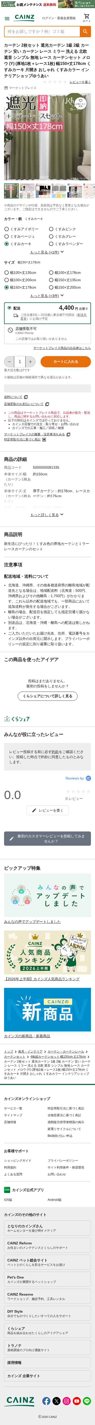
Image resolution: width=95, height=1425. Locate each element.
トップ (8, 1051)
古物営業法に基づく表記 (64, 1115)
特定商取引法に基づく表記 (22, 439)
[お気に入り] (80, 103)
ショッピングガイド (17, 1160)
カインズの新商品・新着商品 (27, 1036)
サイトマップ (13, 1115)
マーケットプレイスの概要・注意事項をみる (34, 434)
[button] (85, 31)
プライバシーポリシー (63, 1160)
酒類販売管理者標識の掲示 (66, 1122)
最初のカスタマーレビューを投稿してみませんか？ (51, 838)
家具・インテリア (30, 1051)
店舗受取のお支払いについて (24, 404)
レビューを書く (80, 82)
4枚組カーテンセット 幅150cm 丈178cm (58, 1056)
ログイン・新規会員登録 (58, 18)
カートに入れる (65, 361)
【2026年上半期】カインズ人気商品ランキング (42, 979)
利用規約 (10, 1167)
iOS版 (8, 1200)
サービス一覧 (13, 1108)
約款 (55, 752)
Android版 (55, 1200)
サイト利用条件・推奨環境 (66, 1167)
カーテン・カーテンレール (66, 1051)
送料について (13, 397)
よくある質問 (13, 1174)
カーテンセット (14, 1056)
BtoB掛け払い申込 (60, 1136)
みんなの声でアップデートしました (32, 922)
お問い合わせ (57, 1174)
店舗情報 (10, 1122)
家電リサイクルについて (64, 1129)
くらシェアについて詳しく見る (47, 696)
